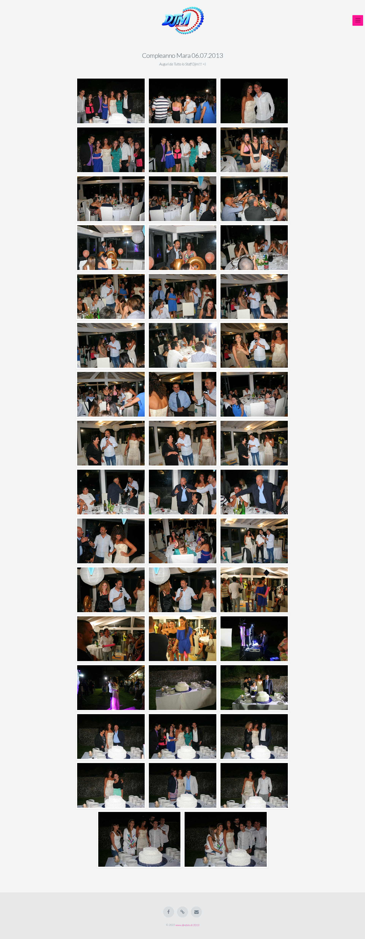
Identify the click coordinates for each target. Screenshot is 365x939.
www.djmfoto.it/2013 (187, 924)
